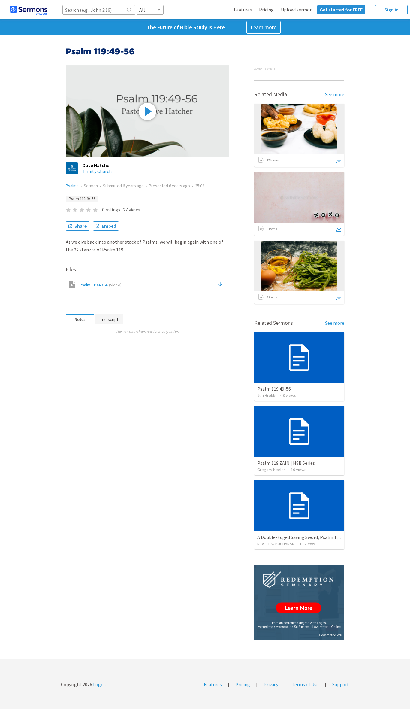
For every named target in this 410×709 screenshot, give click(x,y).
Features (243, 10)
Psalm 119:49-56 (101, 285)
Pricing (266, 10)
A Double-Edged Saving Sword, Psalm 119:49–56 (305, 537)
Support (340, 684)
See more (334, 94)
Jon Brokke (267, 395)
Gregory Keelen (271, 469)
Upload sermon (296, 10)
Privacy (271, 684)
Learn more (263, 27)
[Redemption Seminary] (299, 602)
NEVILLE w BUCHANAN (275, 543)
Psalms (72, 185)
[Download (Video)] (221, 284)
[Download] (338, 161)
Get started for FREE (341, 10)
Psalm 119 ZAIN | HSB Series (286, 463)
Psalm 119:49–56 (82, 198)
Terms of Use (305, 684)
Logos (99, 684)
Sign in (391, 10)
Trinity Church (97, 171)
